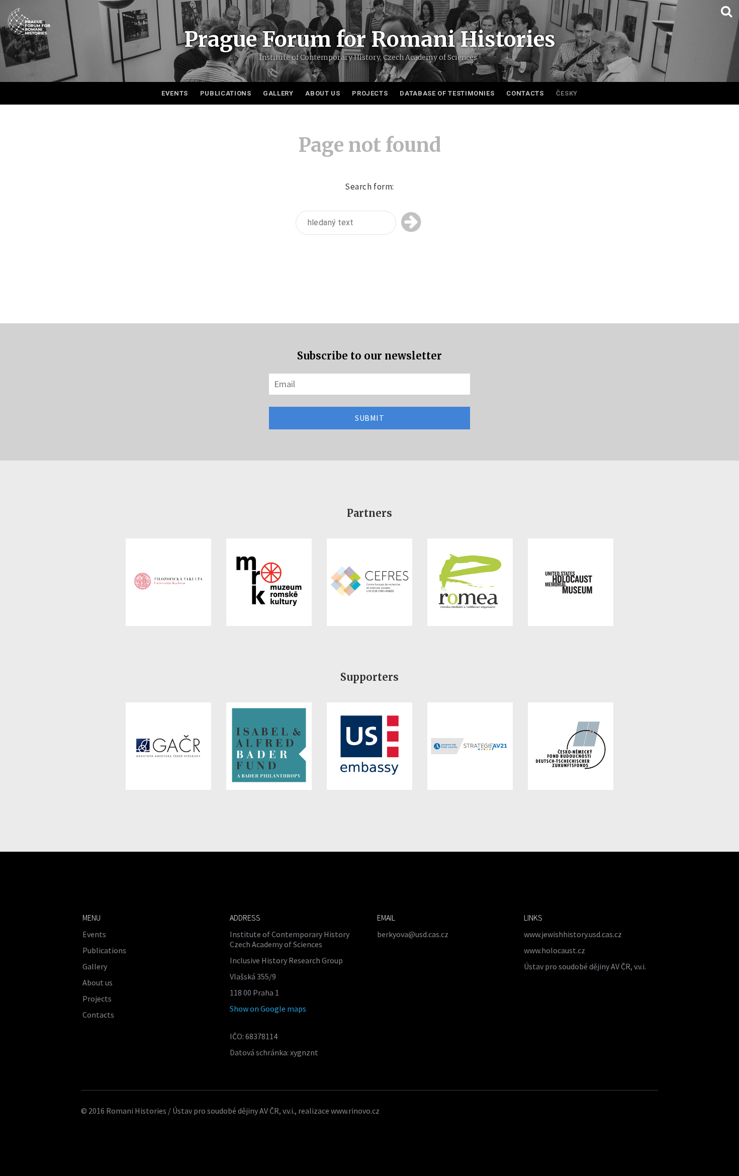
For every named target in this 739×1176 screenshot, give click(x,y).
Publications (225, 93)
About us (322, 93)
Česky (567, 93)
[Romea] (470, 582)
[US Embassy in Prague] (369, 746)
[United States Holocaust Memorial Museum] (570, 582)
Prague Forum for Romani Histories (370, 39)
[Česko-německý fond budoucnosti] (570, 746)
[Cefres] (369, 582)
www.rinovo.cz (355, 1111)
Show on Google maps (268, 1009)
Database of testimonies (447, 93)
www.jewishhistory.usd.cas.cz (573, 934)
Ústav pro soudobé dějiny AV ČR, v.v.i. (585, 966)
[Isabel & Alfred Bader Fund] (269, 746)
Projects (370, 93)
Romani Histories (136, 1111)
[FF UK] (168, 582)
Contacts (524, 93)
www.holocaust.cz (554, 950)
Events (174, 93)
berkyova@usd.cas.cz (412, 934)
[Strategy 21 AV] (470, 746)
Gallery (278, 93)
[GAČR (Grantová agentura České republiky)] (168, 746)
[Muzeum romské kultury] (269, 582)
